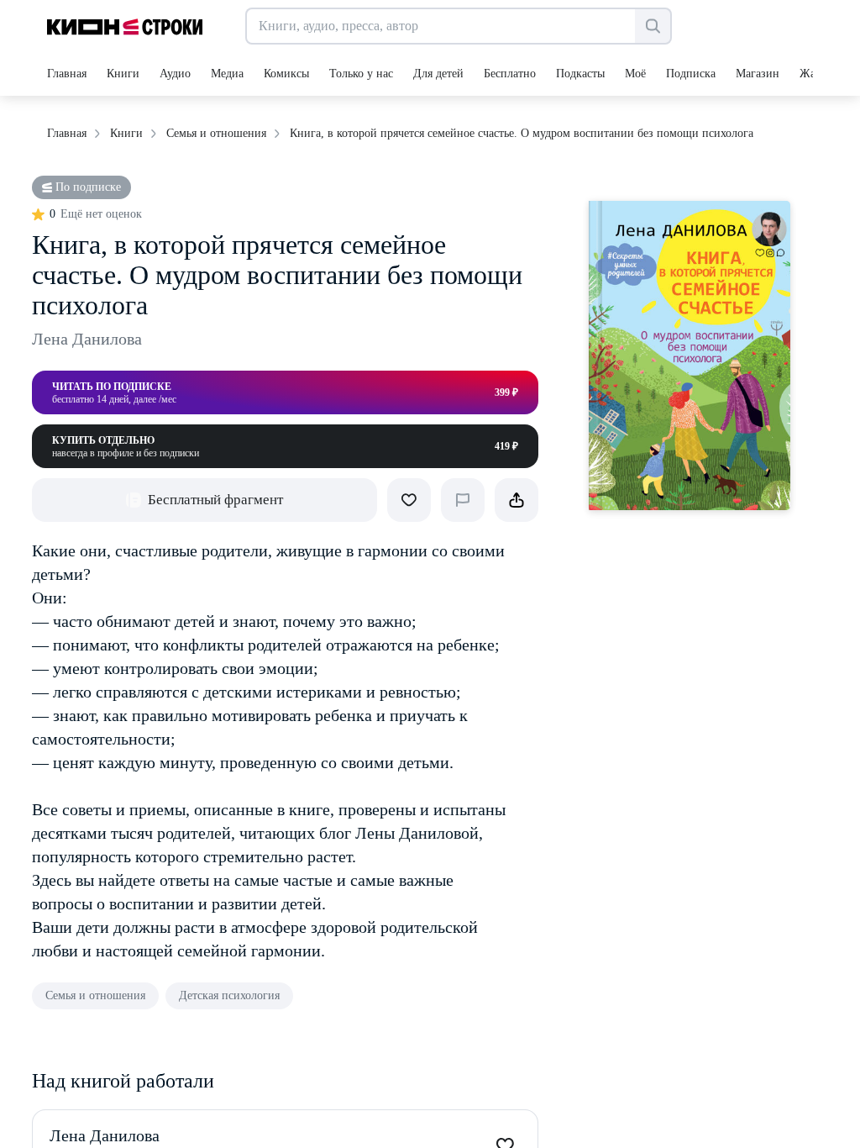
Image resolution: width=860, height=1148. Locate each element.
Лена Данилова (87, 338)
